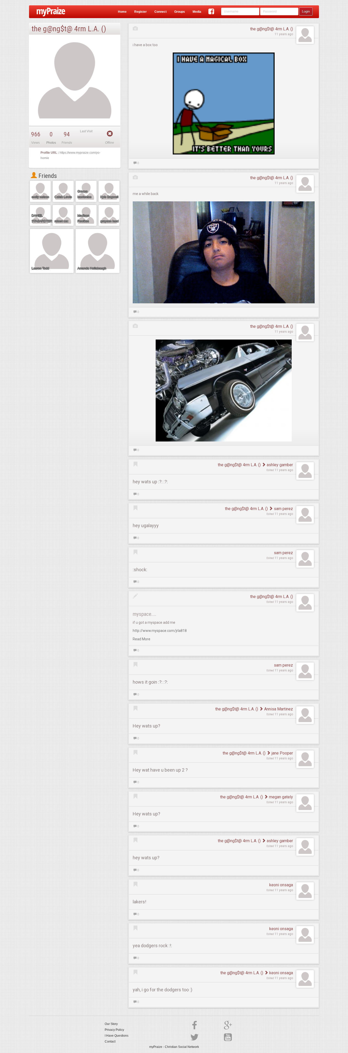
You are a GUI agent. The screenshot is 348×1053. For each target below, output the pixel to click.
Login (306, 11)
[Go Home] (49, 11)
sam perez (283, 508)
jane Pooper (282, 753)
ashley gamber (279, 464)
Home (122, 12)
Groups (179, 12)
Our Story (111, 1024)
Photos (51, 143)
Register (140, 12)
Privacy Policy (114, 1030)
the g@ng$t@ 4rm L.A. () (271, 29)
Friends (47, 175)
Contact (110, 1041)
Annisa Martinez (278, 709)
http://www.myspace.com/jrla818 (160, 631)
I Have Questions (116, 1035)
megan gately (280, 797)
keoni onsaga (281, 884)
